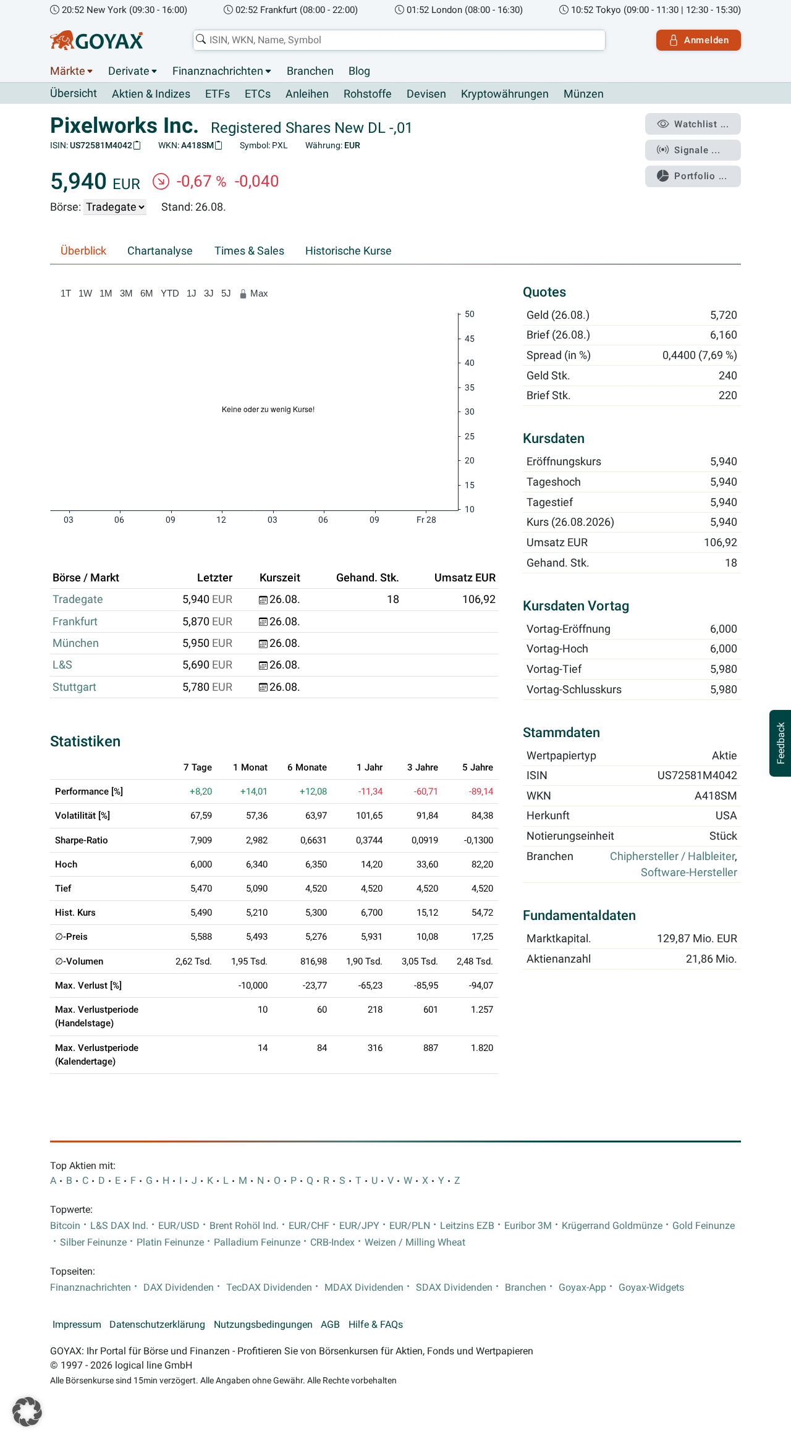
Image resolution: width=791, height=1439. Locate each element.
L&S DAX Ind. (119, 1225)
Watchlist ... (701, 124)
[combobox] (399, 40)
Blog (359, 71)
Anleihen (307, 94)
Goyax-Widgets (651, 1287)
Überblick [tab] (83, 251)
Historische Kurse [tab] (348, 251)
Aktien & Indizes (151, 94)
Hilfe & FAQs (376, 1324)
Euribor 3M (528, 1225)
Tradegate (78, 599)
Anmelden (706, 40)
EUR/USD (179, 1225)
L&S (62, 665)
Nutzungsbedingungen (263, 1324)
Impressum (77, 1324)
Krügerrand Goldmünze (612, 1225)
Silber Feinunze (93, 1242)
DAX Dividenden (178, 1287)
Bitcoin (65, 1225)
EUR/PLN (409, 1225)
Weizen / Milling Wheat (415, 1242)
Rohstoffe (368, 94)
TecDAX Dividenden (269, 1287)
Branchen (310, 71)
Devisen (426, 94)
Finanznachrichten (217, 71)
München (76, 643)
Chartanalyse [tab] (160, 251)
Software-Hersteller (689, 873)
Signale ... (697, 150)
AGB (330, 1324)
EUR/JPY (359, 1225)
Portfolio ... (700, 176)
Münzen (584, 94)
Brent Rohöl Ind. (244, 1225)
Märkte (67, 71)
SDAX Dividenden (454, 1287)
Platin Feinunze (170, 1242)
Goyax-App (582, 1287)
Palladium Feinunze (257, 1242)
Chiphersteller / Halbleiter (672, 856)
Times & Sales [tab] (249, 251)
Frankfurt (75, 621)
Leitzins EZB (467, 1225)
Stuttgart (74, 687)
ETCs (258, 94)
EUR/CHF (309, 1225)
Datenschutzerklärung (157, 1324)
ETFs (217, 94)
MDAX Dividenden (364, 1287)
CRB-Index (332, 1242)
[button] (27, 1412)
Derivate (129, 71)
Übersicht (73, 93)
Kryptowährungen (505, 94)
